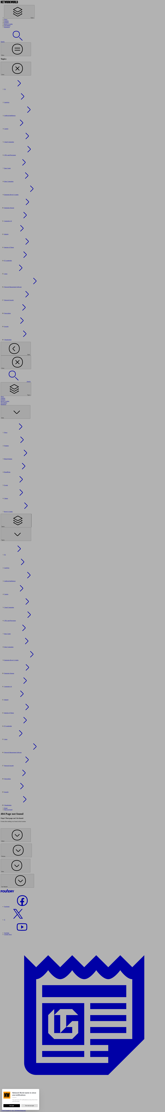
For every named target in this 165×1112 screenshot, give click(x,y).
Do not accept (29, 1105)
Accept (11, 1105)
